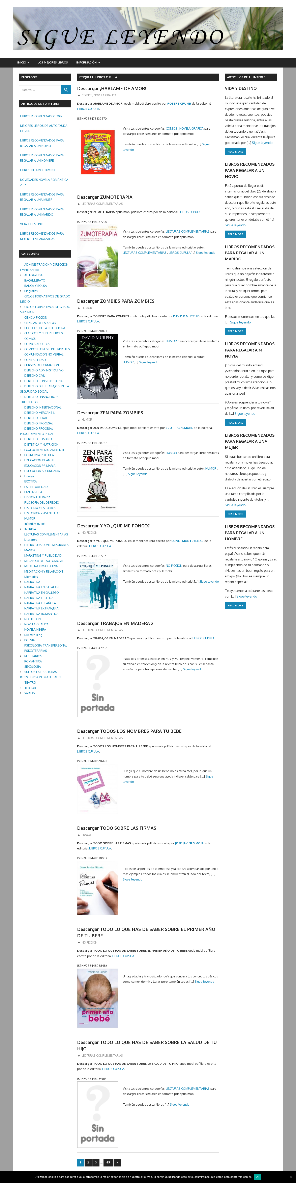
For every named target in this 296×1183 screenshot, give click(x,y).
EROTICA (30, 481)
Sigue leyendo (205, 253)
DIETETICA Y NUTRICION (41, 444)
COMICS (87, 95)
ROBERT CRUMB (179, 103)
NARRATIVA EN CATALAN (41, 587)
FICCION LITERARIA (37, 497)
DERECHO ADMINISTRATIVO (44, 370)
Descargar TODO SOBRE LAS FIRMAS (116, 828)
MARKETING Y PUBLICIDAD (43, 555)
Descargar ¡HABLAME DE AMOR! (111, 88)
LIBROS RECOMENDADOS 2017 (41, 116)
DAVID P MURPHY (186, 316)
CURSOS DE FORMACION (41, 365)
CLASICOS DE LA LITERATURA (44, 328)
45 (108, 1162)
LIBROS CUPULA (88, 109)
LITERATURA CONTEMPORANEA (46, 545)
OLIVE (175, 541)
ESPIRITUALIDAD (36, 487)
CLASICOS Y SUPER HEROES (43, 333)
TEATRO (30, 682)
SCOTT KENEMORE (179, 428)
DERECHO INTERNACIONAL (42, 407)
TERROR (30, 688)
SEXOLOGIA (32, 666)
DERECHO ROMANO (38, 439)
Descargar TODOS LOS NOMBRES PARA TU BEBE (129, 731)
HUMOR (87, 308)
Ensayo (86, 835)
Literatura (30, 540)
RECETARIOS (33, 656)
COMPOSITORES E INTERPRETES (47, 349)
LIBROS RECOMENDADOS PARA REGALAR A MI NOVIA (250, 350)
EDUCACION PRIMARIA (40, 466)
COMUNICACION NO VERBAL (43, 354)
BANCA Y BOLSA (35, 286)
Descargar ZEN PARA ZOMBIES (110, 412)
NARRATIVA (32, 582)
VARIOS (29, 693)
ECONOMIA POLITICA (39, 455)
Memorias (31, 577)
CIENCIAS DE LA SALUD (40, 323)
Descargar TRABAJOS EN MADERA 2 (115, 623)
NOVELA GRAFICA (105, 95)
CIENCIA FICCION (35, 317)
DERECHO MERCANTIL (39, 413)
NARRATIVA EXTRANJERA (41, 608)
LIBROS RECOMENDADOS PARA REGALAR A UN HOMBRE (42, 157)
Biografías (31, 291)
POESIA (29, 640)
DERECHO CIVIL (34, 375)
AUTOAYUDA (33, 275)
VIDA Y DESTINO (31, 224)
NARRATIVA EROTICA (39, 598)
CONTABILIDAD (35, 360)
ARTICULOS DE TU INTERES (246, 77)
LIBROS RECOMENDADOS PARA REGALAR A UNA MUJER (42, 197)
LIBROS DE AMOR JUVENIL (38, 170)
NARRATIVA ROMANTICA (41, 614)
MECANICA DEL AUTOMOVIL (43, 561)
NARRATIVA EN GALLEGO (41, 593)
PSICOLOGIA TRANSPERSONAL (45, 645)
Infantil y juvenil (34, 524)
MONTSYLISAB (193, 541)
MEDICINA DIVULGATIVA (41, 566)
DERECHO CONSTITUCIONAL (44, 381)
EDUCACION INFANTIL (39, 460)
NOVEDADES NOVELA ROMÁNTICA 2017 (44, 182)
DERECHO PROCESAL (38, 423)
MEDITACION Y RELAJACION (43, 571)
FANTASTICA (33, 492)
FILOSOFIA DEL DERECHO (41, 502)
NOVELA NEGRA (35, 629)
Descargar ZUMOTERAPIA (104, 197)
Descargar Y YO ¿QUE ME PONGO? (113, 525)
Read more (235, 151)
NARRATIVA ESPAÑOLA (40, 603)
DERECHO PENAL (36, 418)
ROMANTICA (33, 661)
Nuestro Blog (33, 635)
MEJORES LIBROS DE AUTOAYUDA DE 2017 (43, 128)
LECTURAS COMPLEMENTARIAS (102, 203)
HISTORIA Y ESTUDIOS (40, 508)
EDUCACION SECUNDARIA (42, 471)
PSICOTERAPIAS (35, 651)
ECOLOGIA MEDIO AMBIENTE (44, 450)
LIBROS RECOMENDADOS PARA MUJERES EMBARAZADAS (42, 236)
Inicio (21, 62)
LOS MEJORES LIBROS (52, 62)
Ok (257, 1176)
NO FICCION (89, 532)
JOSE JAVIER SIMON (189, 843)
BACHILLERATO (34, 280)
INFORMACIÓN (86, 62)
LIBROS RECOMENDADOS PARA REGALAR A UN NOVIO (42, 143)
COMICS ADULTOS (37, 344)
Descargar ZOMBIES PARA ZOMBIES (115, 301)
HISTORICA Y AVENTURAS (42, 513)
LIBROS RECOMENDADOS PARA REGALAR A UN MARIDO (42, 211)
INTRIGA (30, 529)
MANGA (29, 550)
